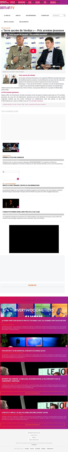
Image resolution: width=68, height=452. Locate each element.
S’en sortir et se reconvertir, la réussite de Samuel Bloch (23, 351)
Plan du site (34, 435)
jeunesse (43, 104)
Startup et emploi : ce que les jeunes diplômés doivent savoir (25, 412)
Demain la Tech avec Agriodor (13, 157)
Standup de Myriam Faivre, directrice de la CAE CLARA (21, 212)
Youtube (27, 448)
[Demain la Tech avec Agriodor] (11, 147)
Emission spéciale (5, 28)
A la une (14, 104)
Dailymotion (50, 448)
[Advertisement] (32, 127)
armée (26, 104)
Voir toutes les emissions (32, 393)
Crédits (34, 437)
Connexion (34, 444)
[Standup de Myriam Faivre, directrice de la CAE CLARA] (11, 203)
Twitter (32, 448)
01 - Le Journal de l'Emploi (9, 183)
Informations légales (34, 433)
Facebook (37, 448)
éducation (38, 104)
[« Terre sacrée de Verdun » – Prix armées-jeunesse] (9, 79)
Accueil (19, 104)
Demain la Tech (6, 155)
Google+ (43, 448)
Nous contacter (34, 439)
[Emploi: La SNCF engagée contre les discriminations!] (11, 175)
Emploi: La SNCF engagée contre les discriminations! (21, 185)
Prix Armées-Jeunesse (36, 101)
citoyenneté (32, 104)
